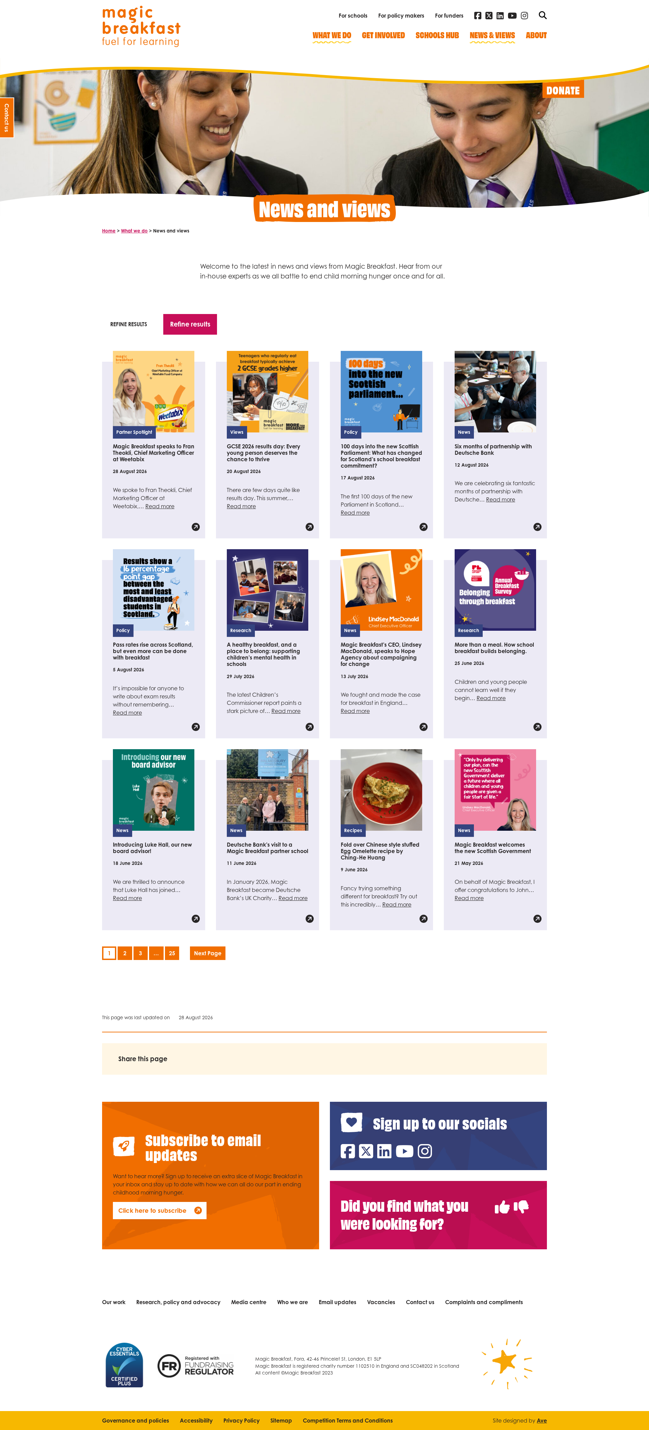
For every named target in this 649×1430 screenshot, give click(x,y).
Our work (113, 1302)
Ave (542, 1420)
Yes (502, 1200)
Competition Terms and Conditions (348, 1420)
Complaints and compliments (484, 1302)
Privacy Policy (241, 1420)
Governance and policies (135, 1420)
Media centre (248, 1302)
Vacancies (381, 1302)
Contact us (420, 1302)
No (521, 1200)
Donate (563, 89)
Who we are (292, 1302)
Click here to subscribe (152, 1210)
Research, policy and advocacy (178, 1302)
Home (109, 230)
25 (172, 953)
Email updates (337, 1302)
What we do (134, 230)
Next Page (207, 953)
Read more (159, 506)
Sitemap (281, 1420)
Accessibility (196, 1420)
